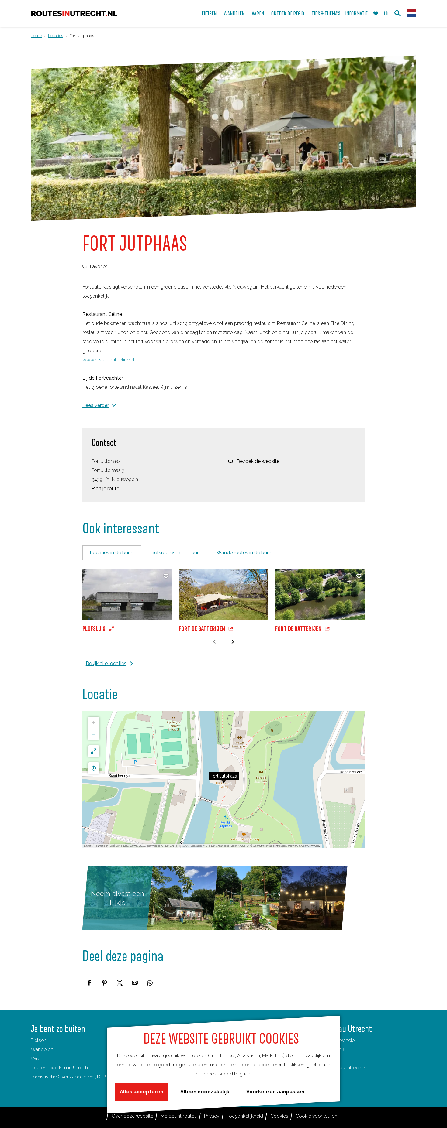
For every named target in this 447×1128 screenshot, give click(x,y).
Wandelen (42, 1049)
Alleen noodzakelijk (204, 1092)
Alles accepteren (141, 1092)
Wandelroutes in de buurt (245, 552)
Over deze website (132, 1116)
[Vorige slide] (214, 642)
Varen (37, 1058)
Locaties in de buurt (112, 552)
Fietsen (39, 1040)
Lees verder (95, 405)
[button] (127, 601)
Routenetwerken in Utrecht (60, 1068)
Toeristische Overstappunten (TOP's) (70, 1077)
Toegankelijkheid (245, 1116)
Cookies (279, 1116)
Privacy (212, 1116)
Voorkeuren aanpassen (275, 1092)
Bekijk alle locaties (106, 663)
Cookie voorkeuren (316, 1116)
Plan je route (105, 488)
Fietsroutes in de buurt (175, 552)
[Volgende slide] (233, 642)
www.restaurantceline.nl (108, 360)
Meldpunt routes (179, 1116)
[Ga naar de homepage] (74, 13)
